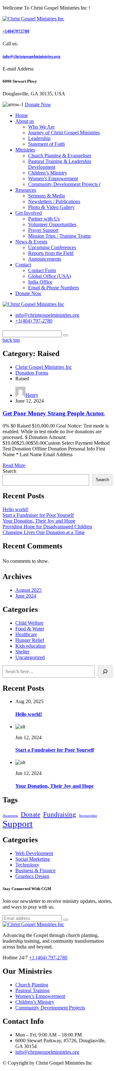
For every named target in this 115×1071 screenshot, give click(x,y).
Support (18, 824)
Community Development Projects (50, 1007)
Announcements (44, 259)
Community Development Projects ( (64, 184)
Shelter (22, 651)
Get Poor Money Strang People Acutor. (54, 413)
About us (24, 121)
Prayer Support (43, 230)
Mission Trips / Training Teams (59, 236)
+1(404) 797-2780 (33, 321)
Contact (23, 264)
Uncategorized (30, 657)
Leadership (39, 138)
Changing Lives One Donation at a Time (44, 532)
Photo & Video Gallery (51, 207)
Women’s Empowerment (53, 178)
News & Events (31, 241)
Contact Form (42, 270)
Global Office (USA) (49, 276)
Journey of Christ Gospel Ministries (64, 132)
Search (9, 471)
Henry (32, 395)
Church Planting (31, 984)
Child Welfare (29, 623)
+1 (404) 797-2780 (48, 957)
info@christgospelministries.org (31, 56)
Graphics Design (32, 876)
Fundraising (59, 814)
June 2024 (25, 596)
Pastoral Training (32, 990)
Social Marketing (32, 859)
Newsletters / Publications (54, 201)
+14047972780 (16, 31)
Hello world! (15, 509)
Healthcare (26, 634)
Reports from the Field (50, 253)
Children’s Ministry (47, 172)
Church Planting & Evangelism (59, 155)
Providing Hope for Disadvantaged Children (47, 526)
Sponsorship (88, 815)
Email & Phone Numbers (53, 287)
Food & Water (29, 628)
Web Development (34, 853)
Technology (27, 864)
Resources (25, 190)
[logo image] (33, 304)
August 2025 (28, 590)
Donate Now (28, 293)
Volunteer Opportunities (52, 224)
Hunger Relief (29, 640)
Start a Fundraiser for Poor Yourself (38, 515)
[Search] (105, 672)
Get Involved (28, 213)
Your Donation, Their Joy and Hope (39, 521)
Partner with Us (44, 218)
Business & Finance (35, 870)
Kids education (30, 646)
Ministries (25, 149)
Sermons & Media (46, 195)
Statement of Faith (46, 144)
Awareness (10, 815)
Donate (30, 814)
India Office (40, 282)
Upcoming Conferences (52, 247)
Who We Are (41, 127)
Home (21, 115)
